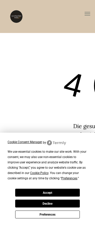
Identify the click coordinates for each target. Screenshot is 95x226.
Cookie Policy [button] (39, 173)
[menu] (87, 14)
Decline (47, 203)
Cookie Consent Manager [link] (25, 142)
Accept (47, 193)
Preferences (47, 214)
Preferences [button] (69, 178)
